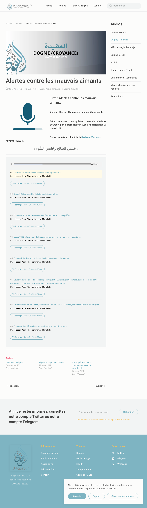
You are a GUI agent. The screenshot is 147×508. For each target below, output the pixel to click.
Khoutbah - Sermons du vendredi (123, 87)
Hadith (114, 62)
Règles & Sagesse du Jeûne (51, 362)
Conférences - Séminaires (124, 77)
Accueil (49, 5)
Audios (62, 5)
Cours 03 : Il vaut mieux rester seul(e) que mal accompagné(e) (42, 215)
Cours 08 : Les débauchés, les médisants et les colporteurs (40, 326)
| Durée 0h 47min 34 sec (27, 294)
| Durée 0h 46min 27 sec (27, 247)
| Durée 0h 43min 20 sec (27, 269)
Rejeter (96, 496)
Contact (97, 5)
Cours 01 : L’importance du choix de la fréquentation (37, 172)
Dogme (80, 452)
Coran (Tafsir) (118, 55)
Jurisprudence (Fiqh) (121, 70)
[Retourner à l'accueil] (20, 5)
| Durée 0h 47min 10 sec (27, 204)
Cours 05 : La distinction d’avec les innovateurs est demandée (41, 258)
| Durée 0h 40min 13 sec (27, 315)
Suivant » (100, 386)
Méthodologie (83, 458)
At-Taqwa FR (19, 89)
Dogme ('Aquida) (71, 89)
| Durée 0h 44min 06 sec (27, 226)
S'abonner (128, 412)
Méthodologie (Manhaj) (123, 47)
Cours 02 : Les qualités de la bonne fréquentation (36, 194)
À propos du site (49, 452)
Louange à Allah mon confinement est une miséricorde (81, 365)
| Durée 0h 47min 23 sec (27, 337)
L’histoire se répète (14, 362)
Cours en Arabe (118, 32)
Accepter (77, 496)
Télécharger (17, 183)
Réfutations (117, 96)
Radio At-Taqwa (80, 5)
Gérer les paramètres (122, 496)
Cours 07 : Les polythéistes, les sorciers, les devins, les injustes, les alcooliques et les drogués (56, 304)
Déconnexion (48, 469)
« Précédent (13, 386)
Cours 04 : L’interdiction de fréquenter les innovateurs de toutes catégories (47, 236)
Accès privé (47, 463)
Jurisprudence (83, 469)
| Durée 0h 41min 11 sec (27, 183)
